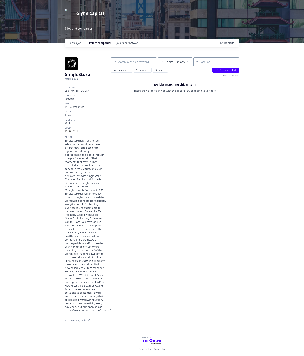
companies (99, 43)
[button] (121, 70)
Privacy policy (145, 349)
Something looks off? (80, 320)
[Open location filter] (234, 61)
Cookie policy (159, 349)
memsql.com (72, 79)
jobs (76, 43)
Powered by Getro (231, 75)
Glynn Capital (90, 13)
